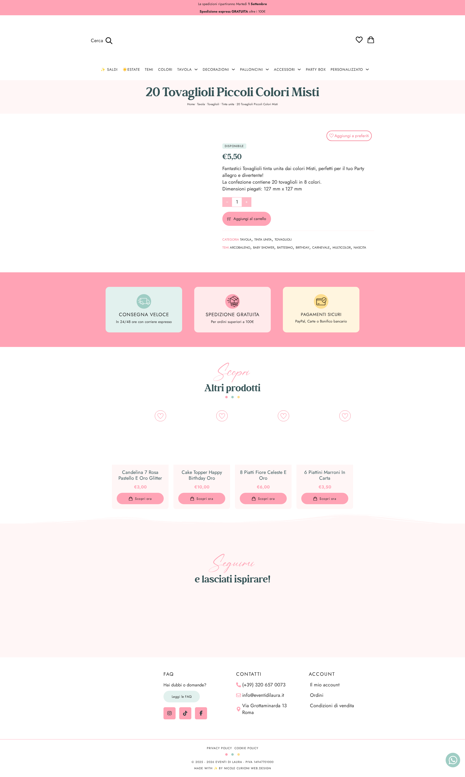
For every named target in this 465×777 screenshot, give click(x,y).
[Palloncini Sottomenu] (267, 69)
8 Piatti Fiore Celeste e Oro (263, 475)
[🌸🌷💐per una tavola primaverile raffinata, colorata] (292, 621)
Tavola (184, 69)
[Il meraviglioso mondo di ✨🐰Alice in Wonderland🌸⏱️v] (52, 621)
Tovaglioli (213, 104)
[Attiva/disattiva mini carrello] (370, 39)
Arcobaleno (240, 247)
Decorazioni (216, 69)
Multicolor (342, 247)
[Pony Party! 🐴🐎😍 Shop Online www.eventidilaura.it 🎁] (413, 621)
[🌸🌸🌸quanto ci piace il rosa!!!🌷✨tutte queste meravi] (352, 621)
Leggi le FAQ (182, 696)
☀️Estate (131, 69)
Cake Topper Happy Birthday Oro (202, 475)
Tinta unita (228, 104)
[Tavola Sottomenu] (196, 69)
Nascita (360, 247)
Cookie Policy (246, 748)
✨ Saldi (109, 69)
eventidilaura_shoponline (235, 592)
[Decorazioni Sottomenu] (233, 69)
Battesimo (285, 247)
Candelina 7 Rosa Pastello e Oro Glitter (140, 475)
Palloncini (251, 69)
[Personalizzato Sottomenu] (367, 69)
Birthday (302, 247)
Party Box (316, 69)
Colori (165, 69)
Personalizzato (347, 69)
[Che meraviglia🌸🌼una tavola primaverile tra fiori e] (112, 621)
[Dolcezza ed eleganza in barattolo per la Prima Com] (172, 621)
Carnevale (321, 247)
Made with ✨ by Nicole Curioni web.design (232, 768)
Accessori (284, 69)
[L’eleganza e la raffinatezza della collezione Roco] (232, 621)
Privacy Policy (219, 748)
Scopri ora (143, 498)
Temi (149, 69)
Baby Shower (263, 247)
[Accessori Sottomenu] (299, 69)
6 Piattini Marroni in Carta (324, 475)
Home (191, 104)
